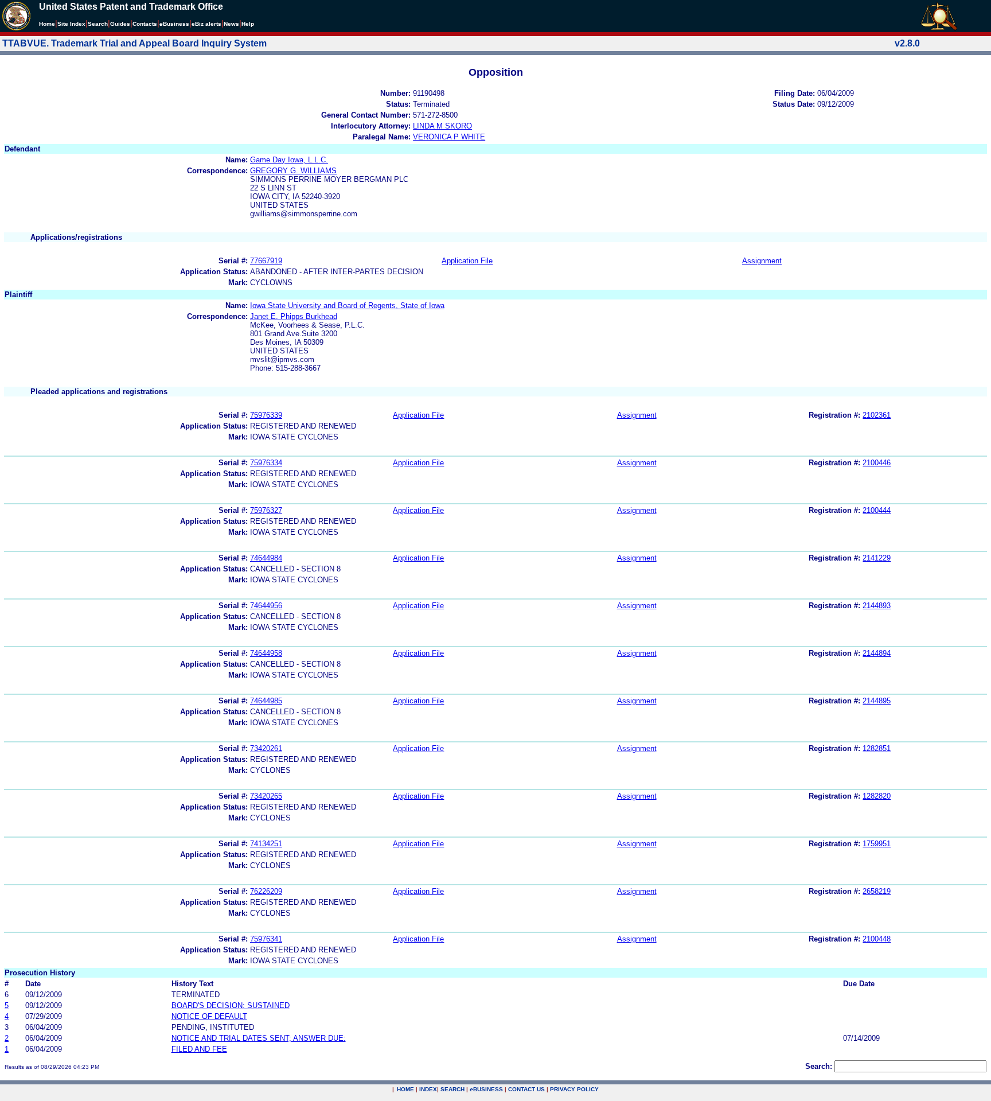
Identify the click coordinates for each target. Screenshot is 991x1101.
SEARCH (452, 1089)
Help (247, 24)
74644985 (266, 701)
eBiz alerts (206, 24)
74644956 (266, 605)
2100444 (877, 510)
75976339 (266, 415)
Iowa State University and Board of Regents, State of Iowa (347, 305)
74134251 (266, 843)
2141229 (877, 558)
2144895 (877, 701)
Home (47, 24)
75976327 (266, 510)
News (231, 24)
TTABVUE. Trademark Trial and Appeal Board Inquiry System (134, 43)
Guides (120, 24)
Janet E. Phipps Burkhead (293, 316)
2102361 (877, 415)
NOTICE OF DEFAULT (209, 1016)
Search (98, 24)
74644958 (266, 653)
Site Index (71, 24)
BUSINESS (486, 1089)
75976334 (266, 462)
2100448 (877, 939)
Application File (467, 260)
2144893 (877, 605)
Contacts (144, 24)
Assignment (762, 260)
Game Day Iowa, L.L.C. (289, 159)
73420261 (266, 748)
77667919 (266, 260)
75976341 (266, 939)
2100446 (877, 462)
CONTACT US (526, 1089)
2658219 (877, 891)
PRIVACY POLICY (574, 1089)
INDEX (428, 1089)
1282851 (877, 748)
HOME (405, 1089)
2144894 (877, 653)
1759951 (877, 843)
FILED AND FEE (199, 1049)
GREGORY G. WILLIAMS (293, 170)
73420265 (266, 796)
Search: (818, 1066)
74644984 (266, 558)
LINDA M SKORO (442, 126)
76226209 (266, 891)
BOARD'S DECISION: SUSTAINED (230, 1005)
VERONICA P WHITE (449, 137)
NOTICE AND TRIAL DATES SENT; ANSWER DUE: (258, 1038)
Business (174, 24)
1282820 (877, 796)
